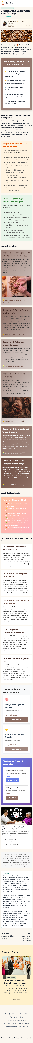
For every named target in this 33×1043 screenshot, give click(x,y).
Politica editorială (24, 1023)
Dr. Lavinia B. (12, 21)
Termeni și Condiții (9, 1023)
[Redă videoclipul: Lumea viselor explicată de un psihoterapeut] (16, 816)
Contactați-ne (23, 1026)
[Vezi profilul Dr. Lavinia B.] (4, 24)
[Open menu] (30, 3)
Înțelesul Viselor (7, 8)
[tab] (13, 999)
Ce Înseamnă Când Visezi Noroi (7, 935)
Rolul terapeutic (11, 844)
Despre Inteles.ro (11, 1026)
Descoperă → (12, 780)
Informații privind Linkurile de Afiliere (16, 1014)
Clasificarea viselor (12, 842)
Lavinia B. (8, 16)
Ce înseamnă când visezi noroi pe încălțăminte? (26, 936)
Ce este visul (10, 839)
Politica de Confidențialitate (16, 1020)
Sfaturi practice (11, 847)
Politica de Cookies (16, 1017)
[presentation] (16, 965)
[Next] (28, 977)
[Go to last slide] (4, 977)
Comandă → (16, 719)
